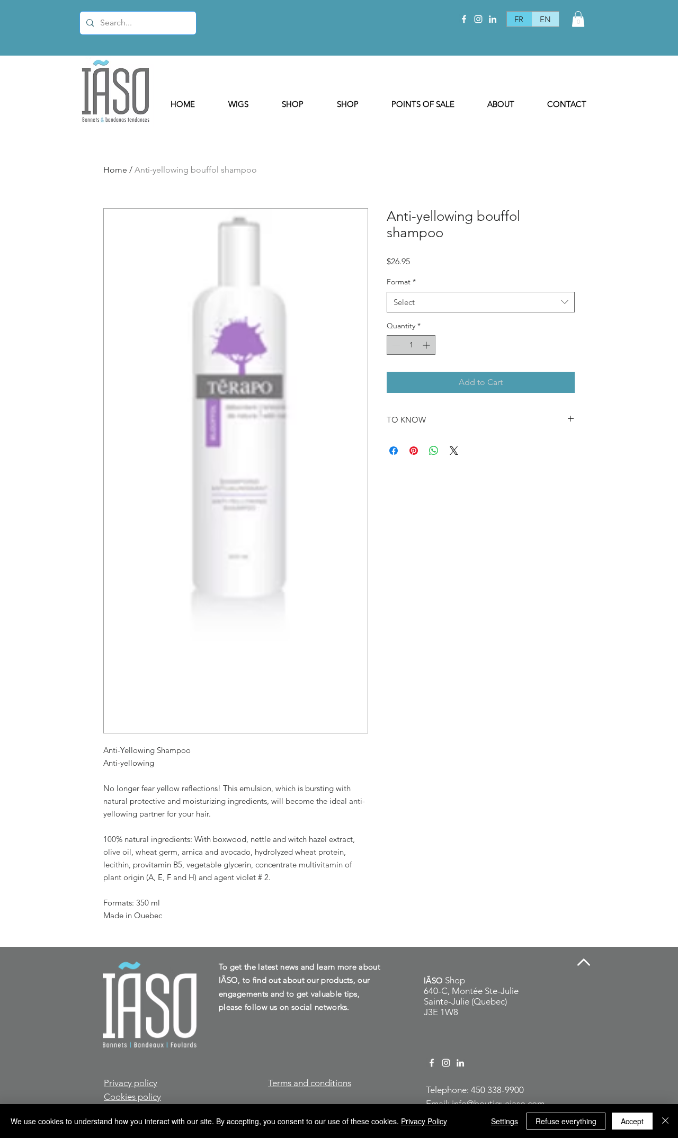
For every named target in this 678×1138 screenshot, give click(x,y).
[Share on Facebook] (393, 450)
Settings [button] (504, 1121)
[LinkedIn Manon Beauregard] (492, 19)
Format (401, 281)
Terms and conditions (309, 1083)
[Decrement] (395, 345)
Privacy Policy (424, 1121)
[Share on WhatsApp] (433, 450)
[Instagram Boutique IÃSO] (478, 19)
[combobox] (481, 302)
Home (115, 170)
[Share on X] (454, 450)
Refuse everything (566, 1121)
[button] (578, 19)
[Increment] (427, 345)
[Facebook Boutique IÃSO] (464, 19)
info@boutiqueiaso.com (498, 1103)
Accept (632, 1121)
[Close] (665, 1121)
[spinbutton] (411, 345)
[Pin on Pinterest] (413, 450)
